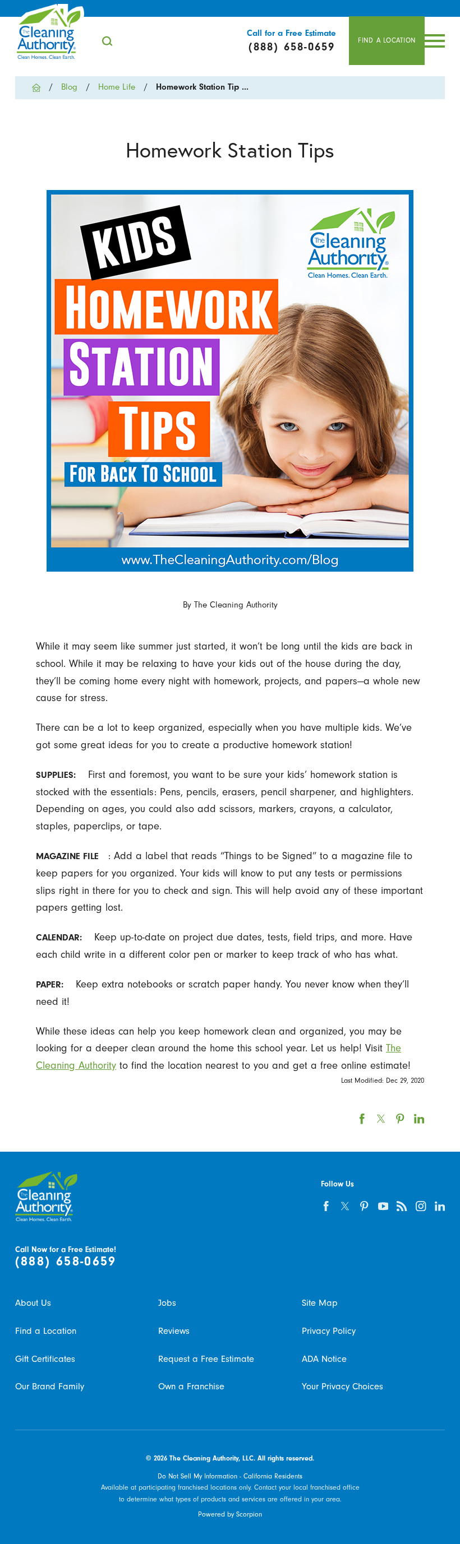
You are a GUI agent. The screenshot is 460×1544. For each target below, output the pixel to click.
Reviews (174, 1330)
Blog (69, 87)
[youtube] (383, 1206)
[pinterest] (364, 1206)
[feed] (402, 1206)
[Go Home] (40, 88)
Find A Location (387, 40)
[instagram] (420, 1206)
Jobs (167, 1302)
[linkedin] (440, 1206)
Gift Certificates (45, 1358)
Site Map (320, 1302)
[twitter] (345, 1206)
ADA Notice (324, 1358)
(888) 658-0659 (66, 1261)
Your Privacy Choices (342, 1386)
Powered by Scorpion (230, 1514)
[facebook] (326, 1206)
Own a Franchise (191, 1386)
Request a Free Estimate (206, 1358)
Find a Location (45, 1330)
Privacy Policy (329, 1330)
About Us (33, 1302)
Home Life (116, 87)
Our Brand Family (49, 1386)
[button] (435, 41)
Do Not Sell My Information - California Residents (230, 1476)
